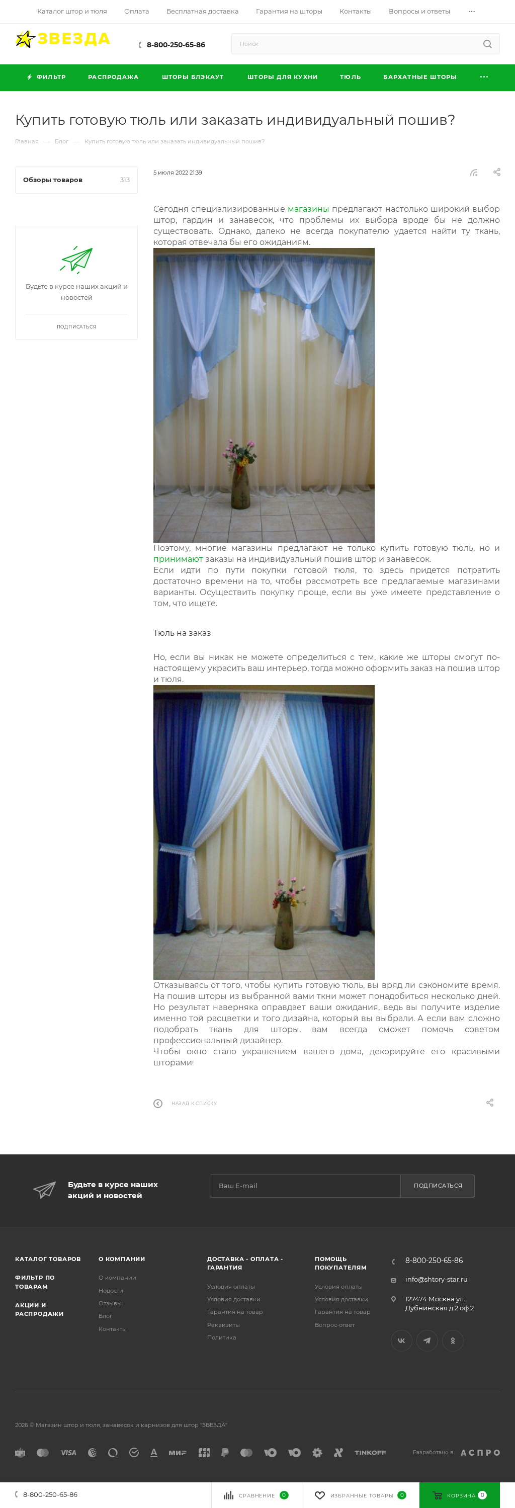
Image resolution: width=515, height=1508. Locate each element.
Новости (111, 1290)
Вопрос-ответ (335, 1324)
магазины (308, 209)
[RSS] (473, 172)
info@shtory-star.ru (436, 1279)
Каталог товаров (48, 1259)
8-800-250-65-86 (176, 45)
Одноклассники (453, 1341)
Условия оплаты (231, 1286)
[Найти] (487, 43)
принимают (178, 559)
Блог (105, 1315)
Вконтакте (401, 1341)
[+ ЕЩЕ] (484, 77)
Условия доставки (234, 1299)
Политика (221, 1337)
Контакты (113, 1328)
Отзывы (110, 1303)
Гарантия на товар (235, 1311)
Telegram (427, 1341)
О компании (122, 1259)
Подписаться (438, 1185)
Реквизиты (223, 1324)
